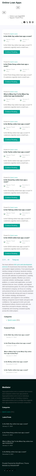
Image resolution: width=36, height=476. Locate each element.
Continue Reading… (12, 52)
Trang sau (15, 260)
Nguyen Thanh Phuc (16, 18)
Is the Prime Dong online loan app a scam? (16, 65)
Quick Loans (14, 34)
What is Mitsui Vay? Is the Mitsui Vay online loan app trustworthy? (16, 95)
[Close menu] (4, 12)
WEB (23, 16)
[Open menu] (18, 7)
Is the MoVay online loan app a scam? (17, 124)
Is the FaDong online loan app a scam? (17, 210)
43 (8, 260)
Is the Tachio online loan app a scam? (17, 152)
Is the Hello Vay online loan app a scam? (18, 36)
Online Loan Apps (11, 2)
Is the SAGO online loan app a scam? (17, 238)
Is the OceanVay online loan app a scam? (15, 181)
